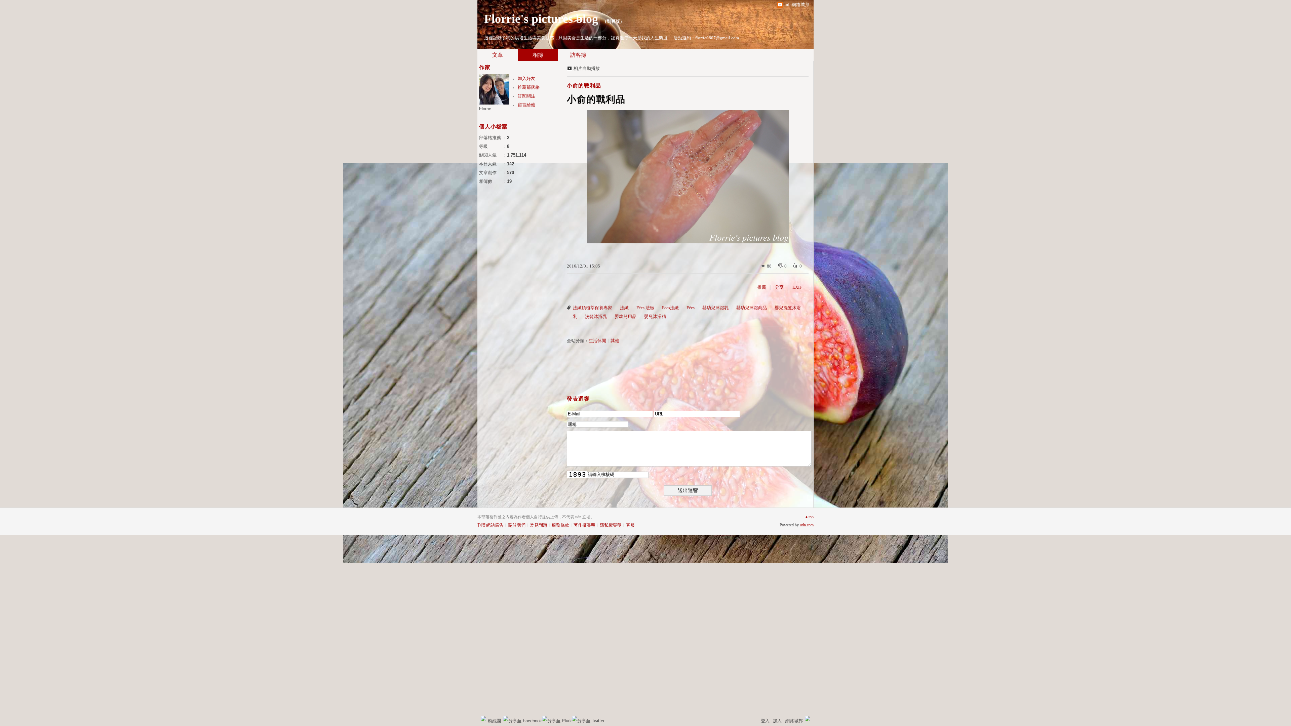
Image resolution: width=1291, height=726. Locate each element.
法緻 (624, 307)
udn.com (807, 525)
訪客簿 (578, 55)
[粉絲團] (483, 718)
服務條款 (560, 525)
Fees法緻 (670, 307)
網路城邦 (794, 720)
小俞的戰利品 (584, 85)
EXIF (797, 287)
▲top (809, 517)
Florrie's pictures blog (541, 19)
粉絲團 (494, 720)
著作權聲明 (584, 525)
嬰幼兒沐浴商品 (751, 307)
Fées (691, 307)
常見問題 (538, 525)
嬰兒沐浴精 (655, 316)
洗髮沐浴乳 (596, 316)
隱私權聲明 (611, 525)
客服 (630, 525)
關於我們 (516, 525)
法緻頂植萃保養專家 (592, 307)
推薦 (761, 287)
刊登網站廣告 (490, 525)
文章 (497, 55)
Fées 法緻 (645, 307)
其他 (615, 340)
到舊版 (613, 21)
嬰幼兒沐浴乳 (715, 307)
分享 (779, 287)
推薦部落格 (529, 87)
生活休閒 (597, 340)
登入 (765, 720)
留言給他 (526, 104)
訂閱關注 (526, 95)
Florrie (485, 108)
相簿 (538, 55)
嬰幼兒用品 (625, 316)
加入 (777, 720)
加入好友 (526, 78)
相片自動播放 (587, 68)
